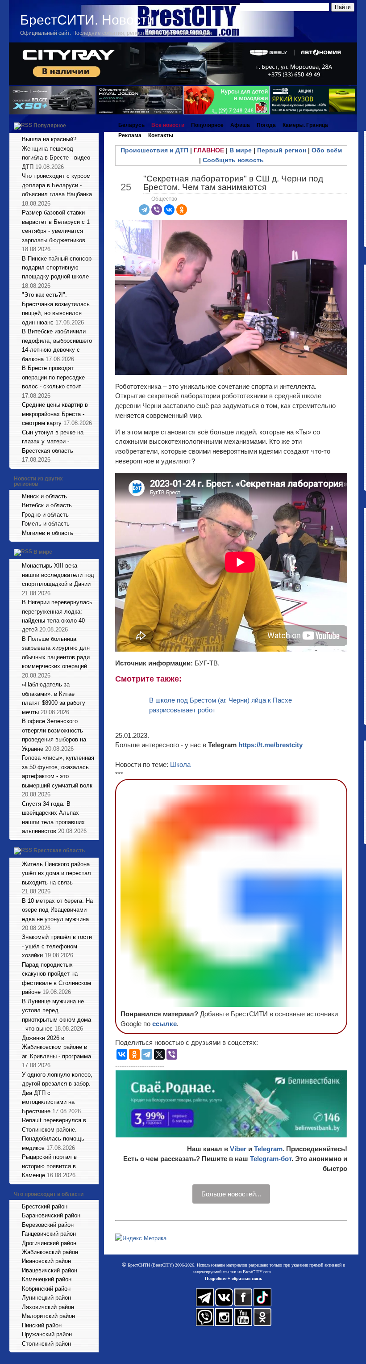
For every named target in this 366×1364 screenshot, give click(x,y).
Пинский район (42, 1325)
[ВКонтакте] (169, 209)
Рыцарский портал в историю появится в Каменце (49, 1166)
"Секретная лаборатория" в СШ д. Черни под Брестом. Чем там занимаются (233, 183)
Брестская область (59, 850)
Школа (180, 764)
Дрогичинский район (49, 1243)
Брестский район (44, 1206)
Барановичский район (51, 1215)
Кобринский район (46, 1288)
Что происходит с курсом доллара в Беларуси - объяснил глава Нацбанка (57, 185)
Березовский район (48, 1224)
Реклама (129, 135)
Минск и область (44, 496)
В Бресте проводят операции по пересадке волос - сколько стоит (53, 377)
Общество (164, 199)
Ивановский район (46, 1261)
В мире (42, 552)
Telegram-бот (270, 1158)
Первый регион (281, 150)
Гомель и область (46, 523)
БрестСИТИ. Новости (87, 20)
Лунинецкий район (46, 1297)
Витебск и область (47, 505)
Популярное (49, 125)
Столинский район (46, 1343)
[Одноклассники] (181, 209)
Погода (266, 125)
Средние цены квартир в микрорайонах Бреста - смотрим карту (55, 413)
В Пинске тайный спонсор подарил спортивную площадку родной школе (57, 267)
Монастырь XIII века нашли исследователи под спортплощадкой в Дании (58, 574)
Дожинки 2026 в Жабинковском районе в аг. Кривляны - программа (56, 1047)
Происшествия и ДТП (154, 150)
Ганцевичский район (49, 1233)
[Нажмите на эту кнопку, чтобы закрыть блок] (92, 125)
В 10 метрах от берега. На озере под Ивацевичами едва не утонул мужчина (57, 909)
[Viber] (156, 209)
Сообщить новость (233, 160)
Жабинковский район (50, 1252)
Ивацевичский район (49, 1270)
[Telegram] (144, 209)
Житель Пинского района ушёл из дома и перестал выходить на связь (56, 873)
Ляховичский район (48, 1307)
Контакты (160, 135)
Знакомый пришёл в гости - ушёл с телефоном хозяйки (57, 946)
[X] (159, 1054)
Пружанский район (47, 1334)
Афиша (240, 125)
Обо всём (327, 150)
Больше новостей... (231, 1194)
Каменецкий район (46, 1279)
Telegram (268, 1149)
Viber (238, 1149)
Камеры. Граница (305, 125)
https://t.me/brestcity (270, 745)
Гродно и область (45, 514)
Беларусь (131, 125)
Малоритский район (48, 1316)
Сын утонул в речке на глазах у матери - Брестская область (52, 441)
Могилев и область (47, 533)
